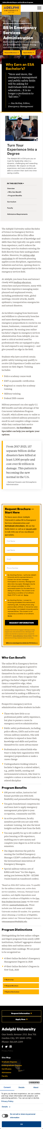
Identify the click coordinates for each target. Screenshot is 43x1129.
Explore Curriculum (12, 992)
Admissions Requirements (17, 214)
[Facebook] (2, 1046)
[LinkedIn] (11, 1046)
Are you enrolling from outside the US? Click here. (23, 643)
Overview (11, 188)
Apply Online (27, 52)
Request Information (20, 1013)
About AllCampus (18, 636)
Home (5, 21)
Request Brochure (11, 52)
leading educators (22, 282)
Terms (26, 595)
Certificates (6, 1069)
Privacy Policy (28, 636)
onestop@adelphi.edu (18, 904)
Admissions (6, 1072)
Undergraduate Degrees (17, 21)
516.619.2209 (31, 528)
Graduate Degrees (9, 1062)
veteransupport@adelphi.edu (14, 921)
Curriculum (11, 202)
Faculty (10, 208)
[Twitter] (6, 1046)
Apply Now (20, 1019)
